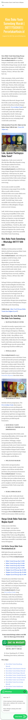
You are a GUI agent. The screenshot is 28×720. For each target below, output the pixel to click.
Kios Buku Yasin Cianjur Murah (16, 677)
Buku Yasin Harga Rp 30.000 (15, 565)
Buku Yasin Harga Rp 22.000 (15, 561)
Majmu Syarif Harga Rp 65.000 (16, 574)
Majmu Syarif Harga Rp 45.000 (16, 570)
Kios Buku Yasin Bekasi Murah (15, 671)
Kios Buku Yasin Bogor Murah (15, 673)
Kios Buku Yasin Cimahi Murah (16, 675)
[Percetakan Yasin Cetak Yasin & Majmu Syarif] (14, 2)
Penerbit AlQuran (7, 375)
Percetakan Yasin (17, 107)
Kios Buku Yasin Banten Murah (16, 669)
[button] (24, 692)
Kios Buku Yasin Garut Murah (15, 680)
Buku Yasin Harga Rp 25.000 (15, 563)
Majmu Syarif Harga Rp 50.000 (16, 572)
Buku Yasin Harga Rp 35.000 (15, 568)
